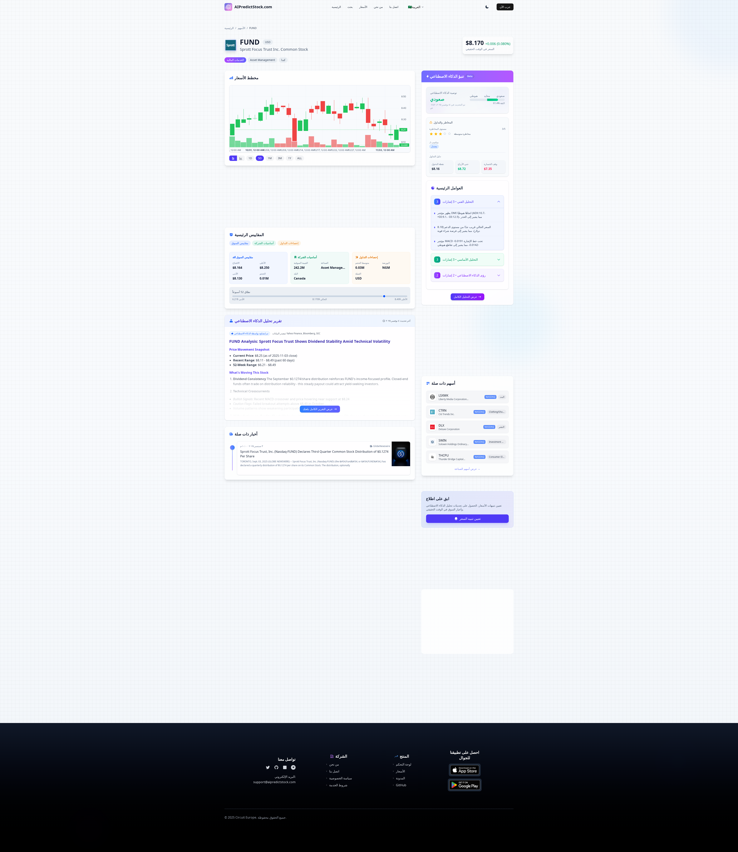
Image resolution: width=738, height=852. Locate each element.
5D (260, 158)
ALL (299, 158)
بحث (350, 7)
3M (280, 158)
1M (270, 158)
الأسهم (241, 28)
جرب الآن (505, 7)
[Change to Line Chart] (241, 158)
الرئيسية (336, 7)
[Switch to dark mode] (487, 6)
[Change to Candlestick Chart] (233, 158)
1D (250, 158)
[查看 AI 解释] (498, 213)
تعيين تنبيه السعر (470, 519)
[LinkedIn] (285, 767)
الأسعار (363, 7)
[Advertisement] (319, 199)
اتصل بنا (393, 7)
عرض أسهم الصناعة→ (467, 469)
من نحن (378, 7)
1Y (289, 158)
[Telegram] (293, 767)
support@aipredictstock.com (274, 782)
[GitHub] (276, 767)
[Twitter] (268, 767)
